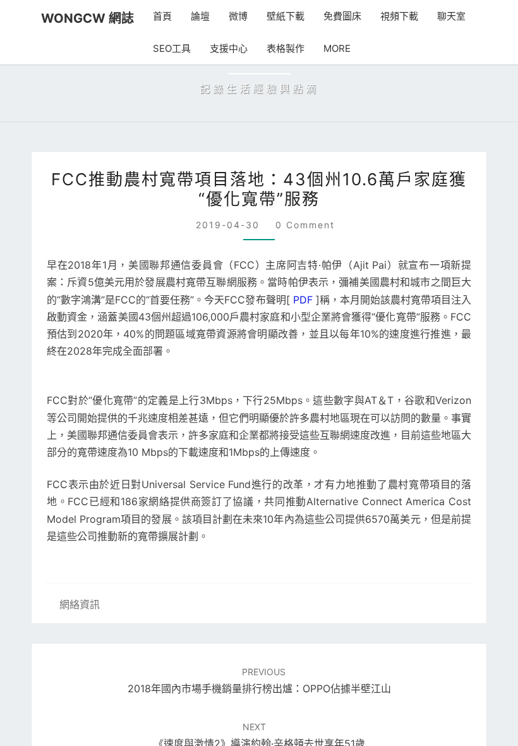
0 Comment (305, 224)
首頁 (162, 16)
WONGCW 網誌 (87, 18)
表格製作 (285, 48)
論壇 (200, 16)
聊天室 (451, 16)
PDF (303, 299)
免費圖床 (342, 16)
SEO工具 (172, 48)
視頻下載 (399, 16)
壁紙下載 (285, 16)
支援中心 (229, 48)
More (337, 48)
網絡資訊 (79, 604)
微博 (238, 16)
